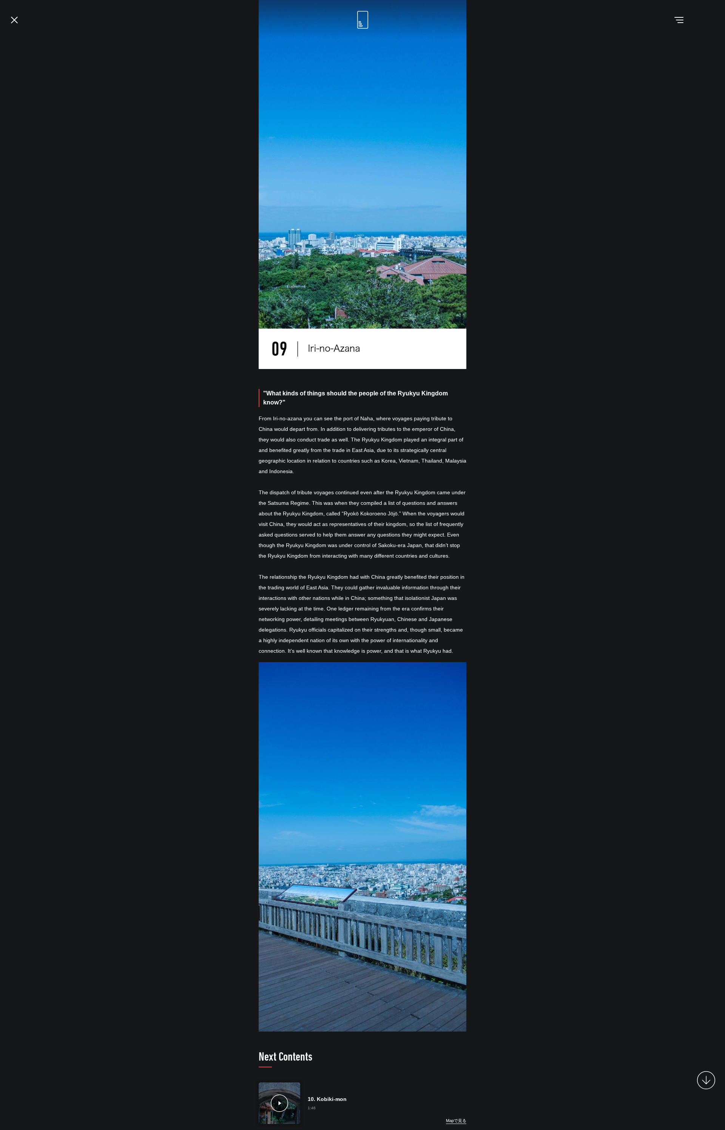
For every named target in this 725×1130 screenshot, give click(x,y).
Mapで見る (456, 1120)
